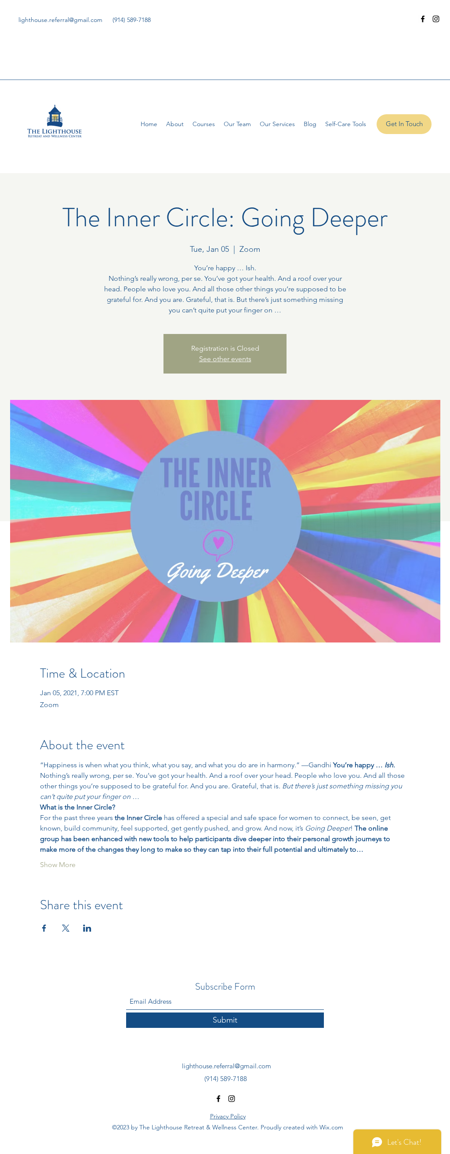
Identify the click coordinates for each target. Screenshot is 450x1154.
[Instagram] (436, 19)
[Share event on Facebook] (44, 928)
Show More (58, 864)
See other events (225, 359)
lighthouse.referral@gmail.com (60, 20)
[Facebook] (422, 19)
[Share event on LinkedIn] (87, 928)
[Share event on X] (66, 928)
